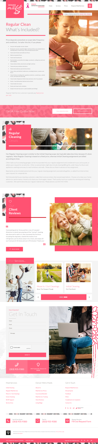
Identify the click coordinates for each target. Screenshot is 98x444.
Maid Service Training (42, 397)
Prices (66, 6)
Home (50, 6)
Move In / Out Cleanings (13, 394)
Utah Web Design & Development (8, 432)
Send (26, 355)
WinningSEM (20, 433)
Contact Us (68, 403)
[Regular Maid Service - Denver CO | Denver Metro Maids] (15, 9)
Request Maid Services (77, 6)
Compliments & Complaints (72, 400)
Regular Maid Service (12, 391)
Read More (15, 249)
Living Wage (39, 403)
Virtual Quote (69, 391)
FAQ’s (67, 397)
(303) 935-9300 (85, 14)
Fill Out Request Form (81, 421)
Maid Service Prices (41, 391)
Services (58, 6)
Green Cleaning (10, 397)
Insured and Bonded (41, 394)
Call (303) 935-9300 (62, 111)
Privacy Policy (58, 431)
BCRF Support (10, 400)
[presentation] (38, 297)
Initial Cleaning (10, 387)
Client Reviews (40, 400)
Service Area (9, 403)
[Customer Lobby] (73, 408)
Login (63, 431)
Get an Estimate (82, 111)
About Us (38, 387)
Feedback (68, 394)
